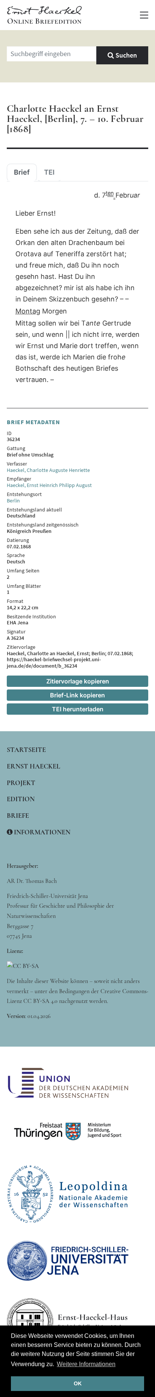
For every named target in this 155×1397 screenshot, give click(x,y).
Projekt (21, 783)
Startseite (26, 750)
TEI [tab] (49, 172)
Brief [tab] (22, 172)
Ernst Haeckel (33, 766)
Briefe (18, 815)
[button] (144, 15)
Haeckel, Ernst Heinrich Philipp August (49, 485)
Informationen (41, 832)
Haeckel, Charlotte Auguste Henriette (48, 470)
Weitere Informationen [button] (86, 1364)
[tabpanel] (77, 287)
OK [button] (78, 1383)
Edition (21, 799)
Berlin (13, 500)
